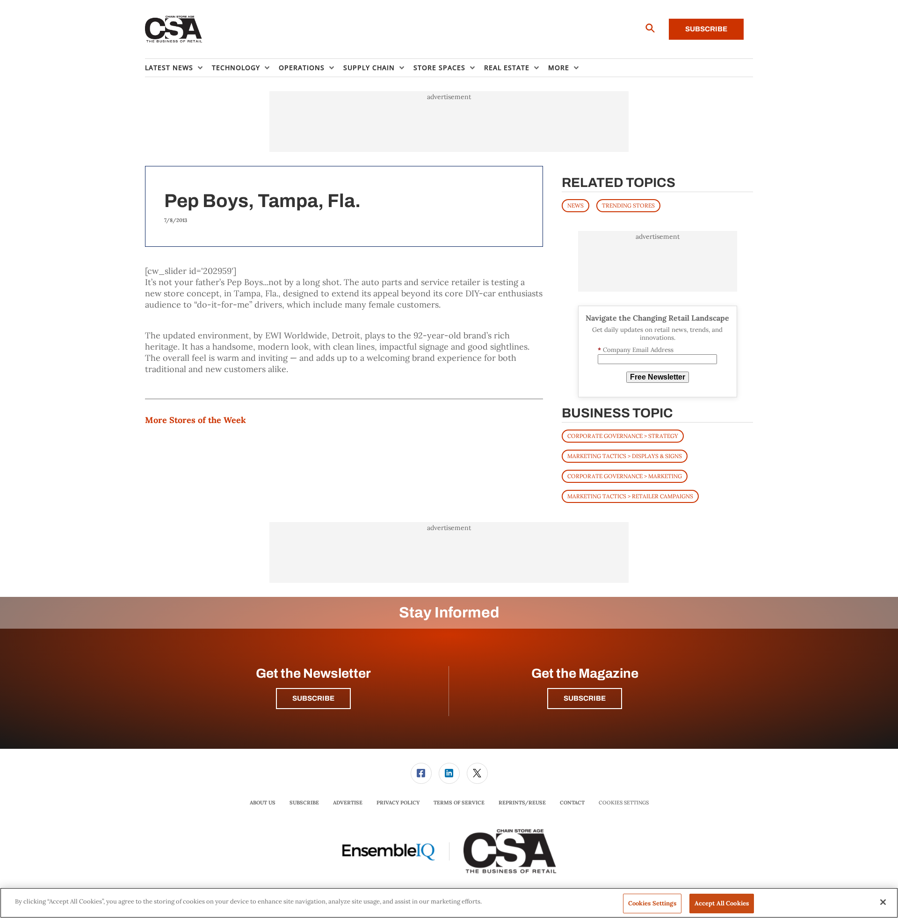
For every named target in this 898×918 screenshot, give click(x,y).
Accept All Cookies (722, 903)
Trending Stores (628, 205)
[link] (421, 773)
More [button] (558, 67)
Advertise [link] (347, 802)
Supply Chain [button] (369, 67)
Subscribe (706, 29)
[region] (449, 903)
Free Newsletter (657, 377)
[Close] (883, 902)
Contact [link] (572, 802)
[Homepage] (174, 29)
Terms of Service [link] (459, 802)
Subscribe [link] (304, 802)
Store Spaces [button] (439, 67)
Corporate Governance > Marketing (624, 476)
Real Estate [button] (506, 67)
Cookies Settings (624, 802)
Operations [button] (302, 67)
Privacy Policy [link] (398, 802)
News (575, 205)
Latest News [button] (169, 67)
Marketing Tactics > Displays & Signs (624, 455)
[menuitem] (178, 68)
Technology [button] (236, 67)
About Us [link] (262, 802)
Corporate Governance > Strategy (622, 435)
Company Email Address (636, 350)
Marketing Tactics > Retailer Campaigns (630, 496)
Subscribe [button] (313, 698)
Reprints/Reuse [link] (522, 802)
